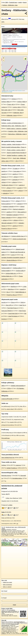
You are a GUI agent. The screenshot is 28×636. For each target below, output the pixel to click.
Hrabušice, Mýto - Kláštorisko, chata (17, 131)
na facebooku (12, 610)
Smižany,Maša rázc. (11, 273)
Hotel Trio (21, 305)
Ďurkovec (4, 177)
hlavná (25, 2)
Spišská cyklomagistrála (17, 385)
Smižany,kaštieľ (5, 268)
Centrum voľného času (17, 236)
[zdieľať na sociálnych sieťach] (26, 13)
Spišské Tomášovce (11, 468)
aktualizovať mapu (10, 527)
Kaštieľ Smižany (5, 249)
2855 (2, 385)
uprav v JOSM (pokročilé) (20, 527)
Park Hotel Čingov (12, 308)
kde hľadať (4, 591)
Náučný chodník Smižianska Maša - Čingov (13, 147)
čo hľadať (4, 598)
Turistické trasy (13, 2)
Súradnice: (3, 529)
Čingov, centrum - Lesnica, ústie (15, 150)
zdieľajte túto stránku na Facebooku (9, 611)
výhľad (3, 168)
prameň (3, 174)
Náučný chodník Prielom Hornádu (16, 152)
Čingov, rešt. (10, 104)
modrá (20, 2)
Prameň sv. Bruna (6, 228)
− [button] (3, 60)
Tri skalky (15, 168)
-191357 (3, 528)
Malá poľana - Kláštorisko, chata (16, 134)
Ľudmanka (15, 179)
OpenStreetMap (12, 90)
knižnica (5, 239)
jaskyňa (3, 171)
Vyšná (3, 286)
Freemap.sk (19, 90)
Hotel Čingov (22, 310)
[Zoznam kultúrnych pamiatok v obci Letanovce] (7, 376)
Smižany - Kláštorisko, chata (9, 5)
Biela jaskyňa (21, 212)
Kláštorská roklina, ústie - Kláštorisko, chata (12, 125)
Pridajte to (3, 633)
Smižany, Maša (5, 101)
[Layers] (25, 58)
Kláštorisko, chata (11, 115)
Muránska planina (6, 475)
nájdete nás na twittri (7, 582)
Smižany (3, 99)
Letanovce (18, 465)
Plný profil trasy (5, 438)
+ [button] (3, 58)
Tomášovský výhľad (6, 185)
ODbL (18, 623)
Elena (12, 302)
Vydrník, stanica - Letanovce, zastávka (17, 128)
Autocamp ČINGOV (6, 310)
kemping (3, 319)
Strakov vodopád (5, 217)
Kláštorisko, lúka (17, 112)
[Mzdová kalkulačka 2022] (14, 51)
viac (17, 523)
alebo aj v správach (7, 586)
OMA (6, 2)
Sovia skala (16, 171)
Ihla (8, 292)
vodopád (5, 193)
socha (12, 254)
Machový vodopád (18, 209)
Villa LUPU (9, 305)
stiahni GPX (4, 530)
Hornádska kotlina (17, 478)
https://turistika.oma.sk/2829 (7, 91)
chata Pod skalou (12, 316)
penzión (3, 302)
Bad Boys (13, 286)
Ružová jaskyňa (7, 190)
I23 (16, 161)
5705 (8, 388)
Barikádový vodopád (12, 214)
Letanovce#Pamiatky (7, 398)
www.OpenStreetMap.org (19, 621)
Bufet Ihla (10, 289)
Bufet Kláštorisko (20, 292)
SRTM (7, 632)
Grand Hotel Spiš (12, 313)
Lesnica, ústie (16, 107)
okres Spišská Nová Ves (7, 457)
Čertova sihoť (5, 201)
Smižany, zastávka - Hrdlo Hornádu (10, 144)
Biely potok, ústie (6, 110)
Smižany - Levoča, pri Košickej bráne (11, 123)
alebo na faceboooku (7, 584)
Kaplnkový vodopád (8, 206)
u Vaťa (24, 286)
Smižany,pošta (17, 268)
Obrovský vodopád (6, 223)
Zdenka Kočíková (11, 260)
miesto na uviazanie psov (19, 239)
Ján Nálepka (4, 236)
